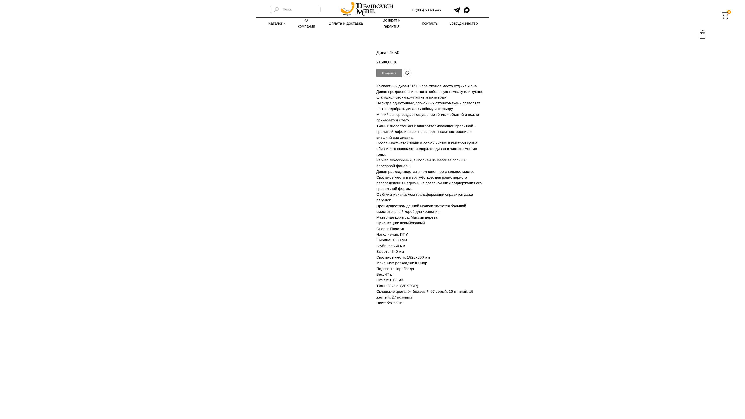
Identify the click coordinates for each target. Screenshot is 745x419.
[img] (457, 10)
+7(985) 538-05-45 (426, 10)
